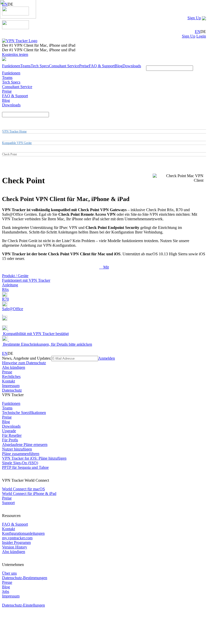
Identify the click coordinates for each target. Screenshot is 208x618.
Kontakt (8, 381)
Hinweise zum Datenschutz (24, 363)
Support (8, 502)
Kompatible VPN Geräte (17, 143)
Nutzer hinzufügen (17, 449)
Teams (25, 66)
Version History (14, 547)
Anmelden (106, 358)
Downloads (132, 66)
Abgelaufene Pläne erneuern (24, 444)
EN (197, 31)
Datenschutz (12, 390)
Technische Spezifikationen (24, 412)
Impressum (11, 385)
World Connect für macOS (23, 489)
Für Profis (10, 440)
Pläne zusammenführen (20, 454)
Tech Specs (40, 66)
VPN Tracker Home (14, 131)
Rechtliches (11, 376)
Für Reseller (12, 435)
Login (201, 36)
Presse (7, 372)
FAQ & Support (102, 66)
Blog (119, 66)
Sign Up (194, 18)
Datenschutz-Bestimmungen (24, 578)
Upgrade (9, 431)
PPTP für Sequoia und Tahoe (25, 467)
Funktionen (11, 66)
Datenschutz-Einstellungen (23, 605)
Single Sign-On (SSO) (20, 463)
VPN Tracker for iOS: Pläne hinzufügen (34, 458)
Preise (84, 66)
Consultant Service (64, 66)
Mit (104, 267)
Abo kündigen (13, 367)
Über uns (9, 573)
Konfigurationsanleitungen (23, 533)
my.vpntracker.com (17, 538)
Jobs (5, 591)
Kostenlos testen (15, 54)
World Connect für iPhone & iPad (29, 493)
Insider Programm (16, 542)
